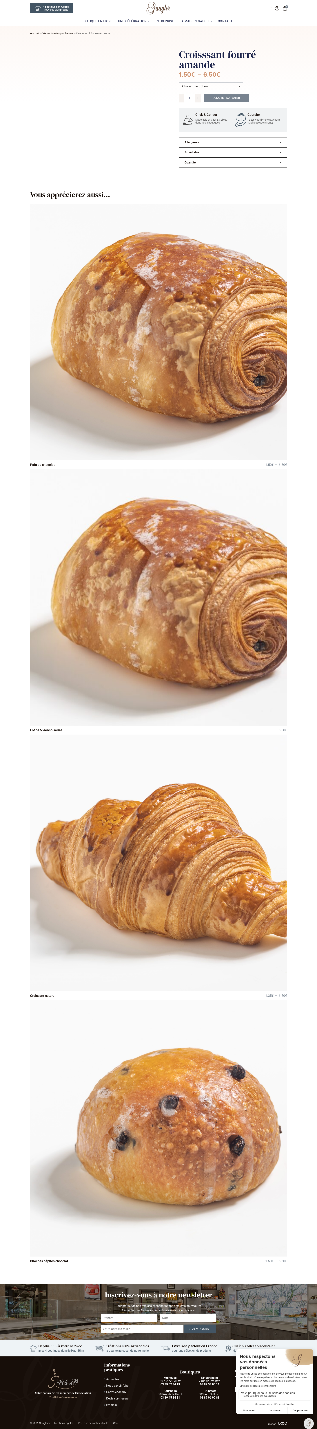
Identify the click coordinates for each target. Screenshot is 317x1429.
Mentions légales (63, 1423)
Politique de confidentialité (93, 1423)
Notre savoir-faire (117, 1385)
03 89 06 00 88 (209, 1397)
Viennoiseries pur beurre (57, 33)
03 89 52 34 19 (170, 1384)
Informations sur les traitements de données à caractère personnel (158, 1310)
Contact (225, 21)
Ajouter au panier (227, 98)
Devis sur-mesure (117, 1398)
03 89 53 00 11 (209, 1384)
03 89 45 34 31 (170, 1397)
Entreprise (164, 21)
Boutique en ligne (97, 21)
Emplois (111, 1405)
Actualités (112, 1379)
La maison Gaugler (196, 21)
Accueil (34, 33)
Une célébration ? (133, 21)
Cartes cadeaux (116, 1392)
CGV (115, 1423)
